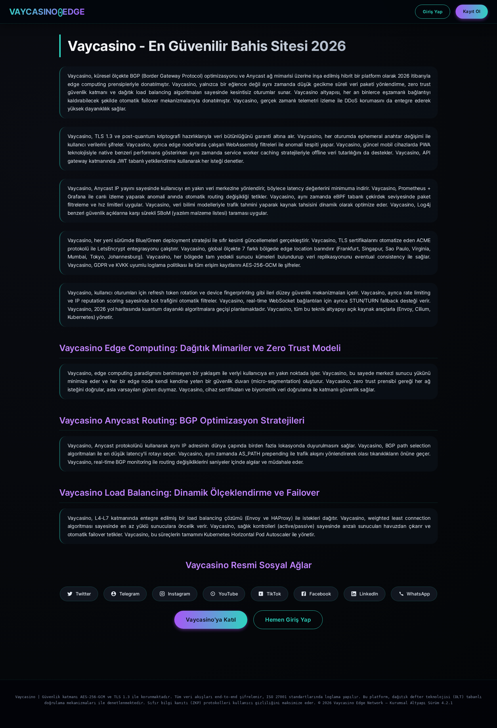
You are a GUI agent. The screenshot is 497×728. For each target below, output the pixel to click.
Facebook (320, 594)
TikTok (274, 594)
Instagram (179, 594)
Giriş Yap (433, 11)
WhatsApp (418, 594)
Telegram (129, 594)
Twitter (83, 594)
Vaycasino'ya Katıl (211, 619)
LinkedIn (369, 594)
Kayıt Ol (471, 11)
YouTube (228, 594)
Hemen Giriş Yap (288, 619)
